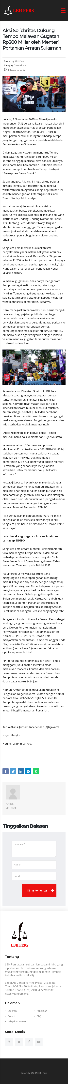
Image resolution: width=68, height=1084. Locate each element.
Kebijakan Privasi (16, 1021)
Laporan (12, 1010)
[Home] (18, 10)
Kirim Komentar (37, 890)
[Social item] (9, 1042)
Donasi (11, 1016)
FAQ (38, 1016)
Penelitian (41, 1010)
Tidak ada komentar (16, 70)
